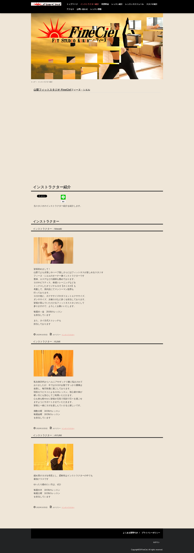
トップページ (72, 4)
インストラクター (46, 221)
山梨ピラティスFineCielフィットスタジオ (46, 4)
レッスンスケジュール (134, 4)
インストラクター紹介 (89, 4)
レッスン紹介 (117, 4)
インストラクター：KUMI (46, 341)
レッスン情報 (95, 9)
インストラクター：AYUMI (47, 435)
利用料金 (105, 4)
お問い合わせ (82, 9)
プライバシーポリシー (151, 533)
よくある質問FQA (130, 533)
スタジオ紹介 (151, 4)
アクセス (70, 9)
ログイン (156, 542)
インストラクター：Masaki (47, 229)
